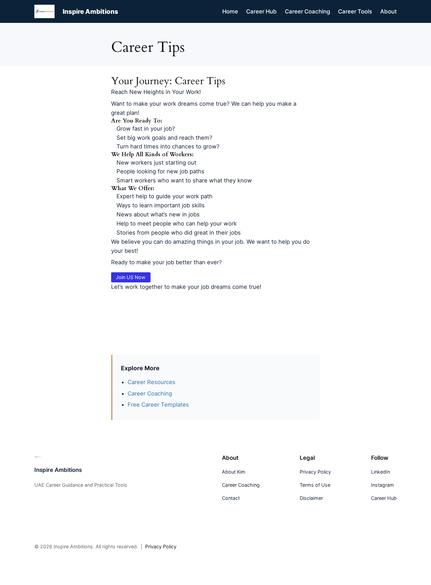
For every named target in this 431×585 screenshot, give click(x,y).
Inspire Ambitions (90, 11)
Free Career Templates (158, 404)
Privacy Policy (160, 546)
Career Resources (151, 382)
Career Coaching (150, 393)
